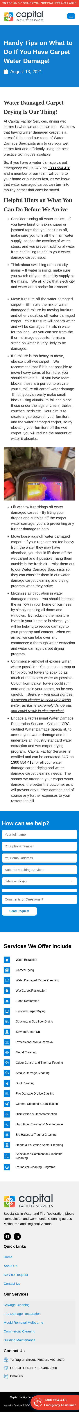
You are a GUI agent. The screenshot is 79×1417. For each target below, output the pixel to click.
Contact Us (12, 1283)
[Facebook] (7, 1236)
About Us (10, 1266)
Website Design (13, 1405)
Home (8, 1257)
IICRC (64, 724)
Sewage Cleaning (17, 1305)
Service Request (16, 1275)
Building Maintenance (19, 1340)
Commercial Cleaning (19, 1331)
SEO (27, 1405)
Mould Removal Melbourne (23, 1322)
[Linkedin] (17, 1236)
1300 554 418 (59, 168)
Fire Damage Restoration (22, 1314)
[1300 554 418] (37, 1402)
